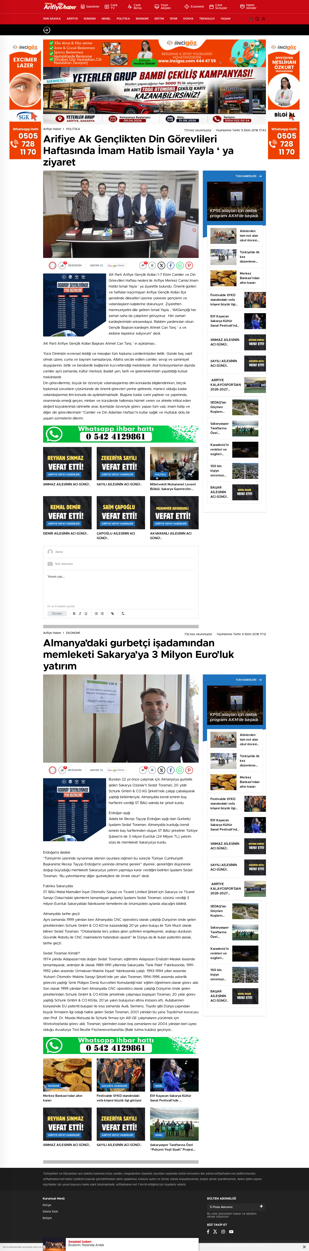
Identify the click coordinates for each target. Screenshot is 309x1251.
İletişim (47, 1218)
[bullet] (102, 613)
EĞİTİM (159, 18)
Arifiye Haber (52, 129)
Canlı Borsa (138, 7)
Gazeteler (92, 6)
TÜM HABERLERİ (246, 176)
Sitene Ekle (50, 1211)
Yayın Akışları (166, 7)
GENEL (106, 18)
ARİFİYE (72, 18)
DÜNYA (188, 18)
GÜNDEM (90, 18)
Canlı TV (114, 7)
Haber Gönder (251, 7)
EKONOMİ (142, 18)
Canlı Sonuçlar (221, 7)
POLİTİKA (123, 18)
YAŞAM (226, 18)
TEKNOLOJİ (207, 18)
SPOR (173, 18)
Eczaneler (197, 6)
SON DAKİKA (52, 18)
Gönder (57, 613)
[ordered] (96, 613)
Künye (47, 1205)
